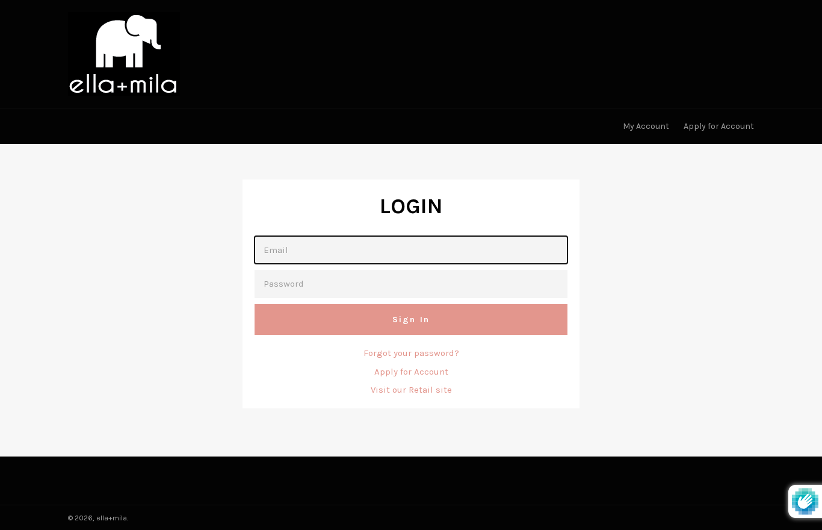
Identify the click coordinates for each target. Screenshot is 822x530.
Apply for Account (719, 126)
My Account (646, 126)
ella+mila (111, 518)
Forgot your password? (411, 353)
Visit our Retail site (411, 389)
